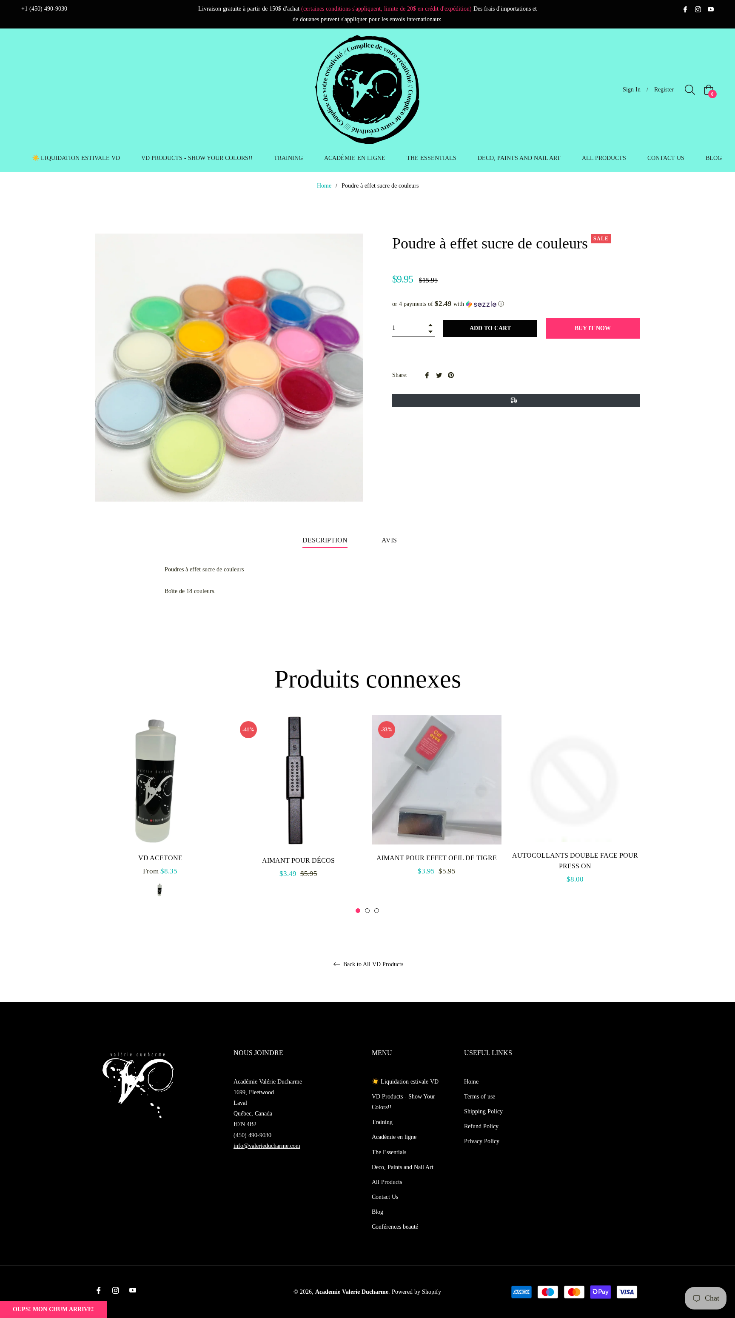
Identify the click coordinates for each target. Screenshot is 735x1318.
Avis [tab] (390, 540)
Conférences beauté (395, 1227)
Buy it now (593, 328)
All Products (387, 1182)
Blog (377, 1212)
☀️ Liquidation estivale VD (405, 1081)
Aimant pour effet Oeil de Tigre (436, 858)
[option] (160, 814)
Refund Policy (481, 1126)
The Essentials (389, 1152)
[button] (516, 304)
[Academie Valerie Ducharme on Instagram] (698, 9)
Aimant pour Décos (298, 860)
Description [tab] (325, 540)
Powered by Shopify (416, 1292)
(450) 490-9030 (252, 1135)
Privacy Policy (481, 1141)
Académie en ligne (394, 1137)
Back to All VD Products (372, 964)
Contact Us (385, 1197)
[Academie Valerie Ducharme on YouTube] (711, 9)
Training (382, 1122)
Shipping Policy (483, 1111)
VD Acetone (160, 858)
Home (324, 186)
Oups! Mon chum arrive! (53, 1309)
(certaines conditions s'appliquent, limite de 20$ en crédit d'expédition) (386, 9)
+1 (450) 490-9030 (44, 9)
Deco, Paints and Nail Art (402, 1167)
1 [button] (358, 910)
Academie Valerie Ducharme (351, 1292)
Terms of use (479, 1096)
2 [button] (367, 910)
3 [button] (376, 910)
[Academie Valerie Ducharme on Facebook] (685, 9)
